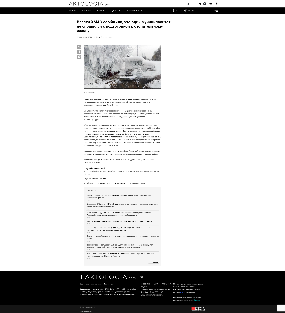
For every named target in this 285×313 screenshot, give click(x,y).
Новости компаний (86, 311)
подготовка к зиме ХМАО (134, 171)
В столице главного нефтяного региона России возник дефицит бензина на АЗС (120, 221)
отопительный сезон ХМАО (111, 171)
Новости (86, 10)
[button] (188, 4)
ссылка (182, 292)
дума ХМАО (149, 171)
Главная (72, 10)
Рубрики (115, 10)
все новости (154, 263)
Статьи (101, 10)
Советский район (92, 171)
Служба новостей (94, 168)
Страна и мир (134, 10)
